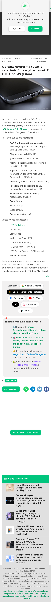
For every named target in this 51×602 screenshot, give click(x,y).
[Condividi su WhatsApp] (26, 389)
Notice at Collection (24, 594)
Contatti (26, 599)
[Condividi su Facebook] (46, 389)
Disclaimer (18, 591)
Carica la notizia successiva (25, 432)
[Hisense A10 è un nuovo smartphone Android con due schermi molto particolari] (10, 530)
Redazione (7, 591)
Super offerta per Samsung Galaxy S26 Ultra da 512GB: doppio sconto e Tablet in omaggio (28, 516)
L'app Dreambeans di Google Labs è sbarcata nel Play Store (29, 330)
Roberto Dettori (12, 59)
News (10, 62)
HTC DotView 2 (18, 225)
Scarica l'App (43, 596)
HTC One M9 (11, 380)
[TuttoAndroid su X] (15, 304)
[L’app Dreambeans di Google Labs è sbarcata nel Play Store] (10, 487)
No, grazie (16, 29)
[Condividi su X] (39, 389)
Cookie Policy (40, 594)
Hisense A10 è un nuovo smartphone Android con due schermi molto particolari (30, 530)
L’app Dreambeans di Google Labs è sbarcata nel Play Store (29, 488)
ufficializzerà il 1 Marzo (14, 129)
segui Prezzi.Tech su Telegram (29, 354)
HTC (6, 62)
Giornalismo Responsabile (13, 596)
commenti (43, 62)
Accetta (35, 29)
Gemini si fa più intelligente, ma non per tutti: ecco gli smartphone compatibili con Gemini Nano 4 (30, 500)
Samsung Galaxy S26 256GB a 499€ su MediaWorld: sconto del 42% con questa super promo (29, 544)
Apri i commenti (11, 389)
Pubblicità (31, 596)
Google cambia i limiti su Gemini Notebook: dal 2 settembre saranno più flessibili (29, 558)
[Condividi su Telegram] (32, 389)
